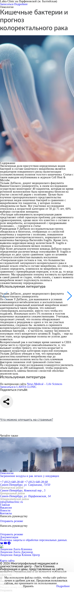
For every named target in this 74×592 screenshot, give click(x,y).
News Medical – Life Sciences (44, 384)
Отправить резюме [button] (11, 521)
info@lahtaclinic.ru (11, 501)
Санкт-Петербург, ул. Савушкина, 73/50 (25, 484)
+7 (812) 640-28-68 (11, 481)
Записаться (6, 4)
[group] (37, 457)
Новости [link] (5, 510)
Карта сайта (7, 560)
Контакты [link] (6, 513)
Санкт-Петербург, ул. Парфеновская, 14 (25, 496)
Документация (9, 537)
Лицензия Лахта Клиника (16, 549)
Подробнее (21, 4)
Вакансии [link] (6, 507)
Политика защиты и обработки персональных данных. (34, 540)
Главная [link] (5, 504)
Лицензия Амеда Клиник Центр (20, 555)
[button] (69, 296)
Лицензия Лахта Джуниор (16, 552)
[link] (2, 543)
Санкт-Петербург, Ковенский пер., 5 (22, 490)
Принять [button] (28, 586)
